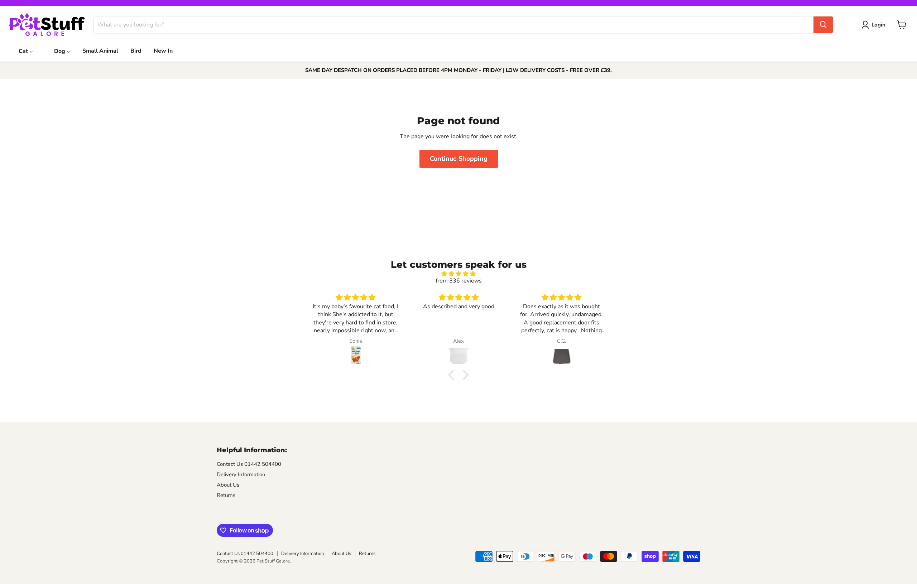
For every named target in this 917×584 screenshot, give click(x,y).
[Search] (823, 24)
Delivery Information (241, 474)
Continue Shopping (459, 158)
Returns (226, 495)
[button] (453, 375)
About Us (228, 484)
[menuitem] (21, 50)
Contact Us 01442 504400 (249, 464)
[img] (458, 273)
